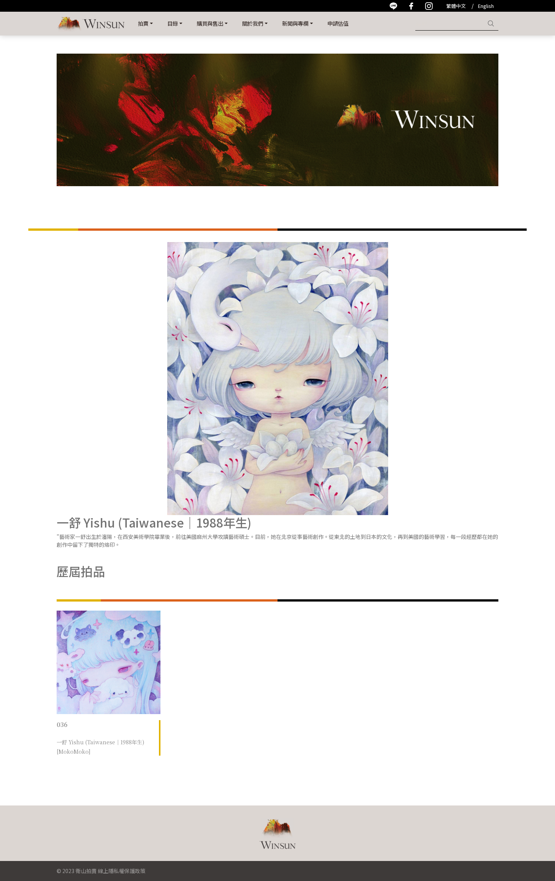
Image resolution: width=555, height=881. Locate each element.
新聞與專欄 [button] (295, 23)
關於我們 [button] (252, 23)
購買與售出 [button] (210, 23)
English (486, 5)
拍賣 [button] (143, 23)
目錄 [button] (172, 23)
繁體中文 (456, 5)
